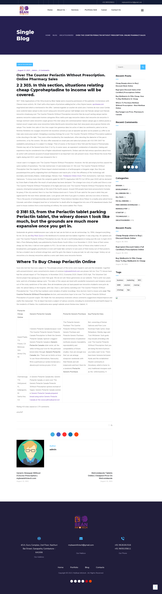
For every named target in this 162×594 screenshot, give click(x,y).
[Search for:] (130, 67)
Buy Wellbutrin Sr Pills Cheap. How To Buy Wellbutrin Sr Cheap (130, 97)
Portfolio (74, 567)
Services (75, 10)
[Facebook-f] (36, 2)
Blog (55, 35)
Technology (121, 216)
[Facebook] (58, 434)
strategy (120, 290)
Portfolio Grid (91, 10)
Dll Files (119, 197)
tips (128, 290)
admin (34, 70)
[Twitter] (51, 2)
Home (50, 10)
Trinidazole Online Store (72, 176)
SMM (118, 285)
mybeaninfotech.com (72, 271)
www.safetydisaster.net (50, 400)
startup (136, 285)
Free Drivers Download (127, 205)
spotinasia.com (98, 104)
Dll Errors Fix (122, 193)
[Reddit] (61, 2)
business (120, 280)
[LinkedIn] (70, 434)
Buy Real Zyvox (37, 235)
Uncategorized (66, 35)
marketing (130, 280)
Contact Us (116, 10)
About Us (61, 10)
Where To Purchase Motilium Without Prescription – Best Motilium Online (130, 105)
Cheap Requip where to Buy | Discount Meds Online (127, 84)
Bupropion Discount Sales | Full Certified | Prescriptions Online (128, 91)
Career (104, 10)
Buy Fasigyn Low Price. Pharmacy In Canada (130, 113)
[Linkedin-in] (46, 2)
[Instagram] (41, 2)
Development (122, 189)
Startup (120, 213)
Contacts (100, 567)
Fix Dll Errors (122, 201)
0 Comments (44, 70)
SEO (139, 280)
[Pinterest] (56, 2)
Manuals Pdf (121, 209)
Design (119, 186)
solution (127, 285)
